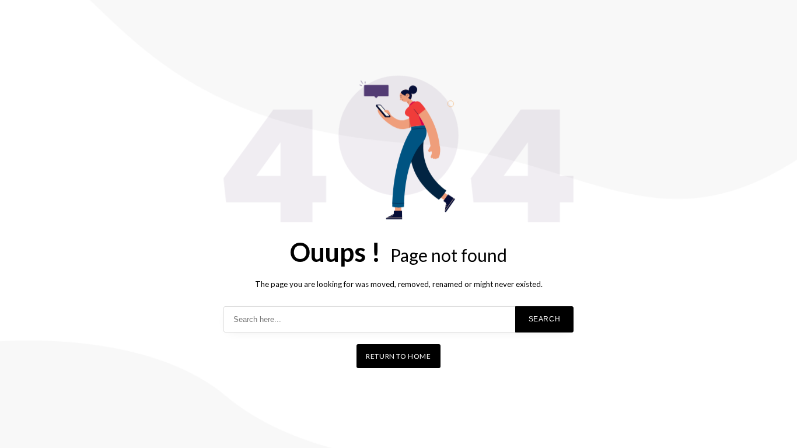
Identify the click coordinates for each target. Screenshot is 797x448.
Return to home (398, 356)
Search (545, 319)
